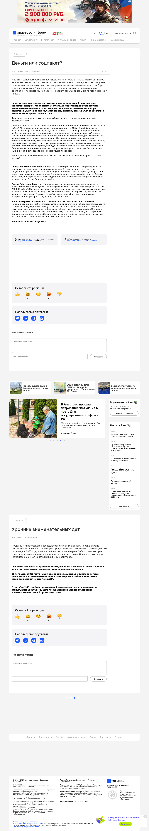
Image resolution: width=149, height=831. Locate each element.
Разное (118, 737)
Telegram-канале (24, 241)
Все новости (124, 506)
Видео (93, 737)
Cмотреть (125, 824)
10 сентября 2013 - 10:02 (20, 537)
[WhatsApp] (42, 318)
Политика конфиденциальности (26, 827)
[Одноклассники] (25, 318)
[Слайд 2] (53, 440)
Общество (19, 54)
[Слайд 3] (57, 440)
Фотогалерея (47, 40)
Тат (107, 33)
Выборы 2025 (117, 40)
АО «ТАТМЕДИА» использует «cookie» (28, 823)
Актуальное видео (67, 40)
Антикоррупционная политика (25, 822)
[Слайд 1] (50, 440)
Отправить (98, 357)
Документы (105, 737)
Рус (96, 33)
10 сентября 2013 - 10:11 (20, 71)
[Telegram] (33, 318)
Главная (17, 40)
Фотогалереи (45, 737)
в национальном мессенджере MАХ (80, 241)
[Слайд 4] (60, 440)
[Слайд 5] (64, 440)
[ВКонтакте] (17, 318)
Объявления (31, 40)
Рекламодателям (98, 40)
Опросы (60, 737)
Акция (83, 40)
